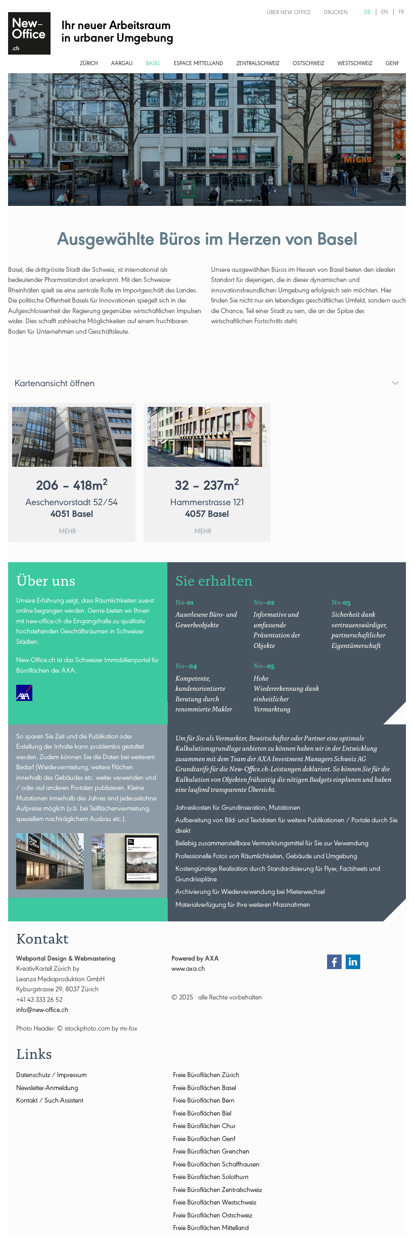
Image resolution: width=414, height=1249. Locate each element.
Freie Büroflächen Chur (204, 1127)
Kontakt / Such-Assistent (49, 1101)
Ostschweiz (308, 64)
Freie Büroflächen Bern (203, 1101)
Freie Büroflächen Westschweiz (214, 1203)
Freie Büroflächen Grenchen (211, 1152)
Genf (392, 64)
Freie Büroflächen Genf (204, 1140)
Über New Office (289, 13)
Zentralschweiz (258, 64)
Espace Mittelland (198, 64)
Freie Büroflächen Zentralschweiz (217, 1191)
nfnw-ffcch (42, 1011)
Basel (153, 64)
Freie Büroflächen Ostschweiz (212, 1216)
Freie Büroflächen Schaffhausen (216, 1165)
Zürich (89, 64)
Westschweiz (355, 64)
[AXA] (24, 693)
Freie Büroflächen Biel (202, 1114)
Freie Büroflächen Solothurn (211, 1178)
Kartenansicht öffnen (55, 385)
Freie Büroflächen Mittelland (211, 1229)
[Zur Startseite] (29, 33)
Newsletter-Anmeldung (47, 1089)
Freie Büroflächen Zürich (206, 1076)
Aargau (122, 64)
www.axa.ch (188, 969)
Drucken (336, 13)
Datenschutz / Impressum (51, 1076)
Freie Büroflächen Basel (204, 1089)
